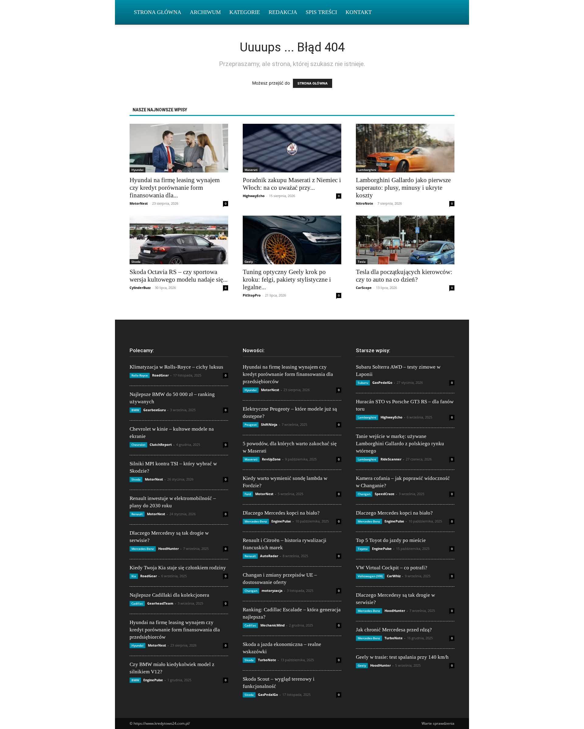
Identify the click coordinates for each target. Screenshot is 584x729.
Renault (137, 514)
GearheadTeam (160, 603)
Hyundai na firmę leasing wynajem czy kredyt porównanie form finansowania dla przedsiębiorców (175, 630)
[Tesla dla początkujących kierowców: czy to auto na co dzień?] (405, 240)
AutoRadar (269, 556)
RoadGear (160, 375)
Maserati (251, 170)
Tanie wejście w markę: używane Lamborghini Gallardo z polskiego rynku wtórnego (400, 443)
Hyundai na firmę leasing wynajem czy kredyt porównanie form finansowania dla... (175, 187)
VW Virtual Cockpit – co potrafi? (391, 568)
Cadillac (137, 603)
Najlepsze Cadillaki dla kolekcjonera (169, 595)
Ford (248, 494)
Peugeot (251, 424)
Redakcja (283, 12)
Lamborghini (367, 170)
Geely (249, 261)
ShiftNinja (269, 424)
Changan (251, 590)
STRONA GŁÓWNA (312, 83)
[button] (447, 13)
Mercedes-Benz (142, 549)
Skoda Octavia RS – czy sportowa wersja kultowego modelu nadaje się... (179, 275)
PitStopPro (252, 295)
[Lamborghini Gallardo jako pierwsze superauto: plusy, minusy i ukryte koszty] (405, 148)
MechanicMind (272, 625)
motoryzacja (272, 590)
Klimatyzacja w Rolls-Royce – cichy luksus (176, 367)
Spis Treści (321, 12)
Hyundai (137, 170)
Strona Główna (157, 12)
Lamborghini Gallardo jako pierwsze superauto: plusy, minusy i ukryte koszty (403, 187)
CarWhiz (394, 576)
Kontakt (359, 12)
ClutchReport (161, 444)
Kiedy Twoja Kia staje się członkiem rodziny (178, 568)
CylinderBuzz (140, 287)
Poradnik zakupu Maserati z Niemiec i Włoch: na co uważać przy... (292, 183)
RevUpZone (271, 459)
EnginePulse (153, 680)
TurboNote (267, 660)
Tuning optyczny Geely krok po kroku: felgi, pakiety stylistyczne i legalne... (287, 279)
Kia (133, 576)
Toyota (363, 549)
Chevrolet (138, 445)
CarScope (364, 287)
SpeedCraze (385, 493)
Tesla (362, 261)
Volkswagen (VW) (370, 576)
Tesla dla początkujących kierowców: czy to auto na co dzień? (404, 275)
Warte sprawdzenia (438, 723)
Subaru (363, 382)
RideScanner (391, 459)
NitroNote (364, 203)
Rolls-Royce (139, 375)
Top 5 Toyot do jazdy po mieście (391, 540)
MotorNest (139, 203)
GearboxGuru (154, 410)
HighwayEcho (254, 195)
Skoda (136, 261)
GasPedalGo (268, 694)
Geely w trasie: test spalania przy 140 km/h (402, 657)
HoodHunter (168, 548)
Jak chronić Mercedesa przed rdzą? (394, 630)
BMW (135, 410)
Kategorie (244, 12)
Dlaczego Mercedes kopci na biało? (281, 513)
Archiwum (205, 12)
